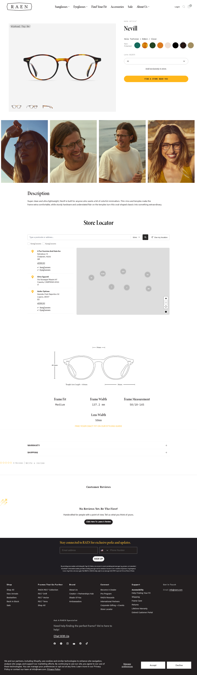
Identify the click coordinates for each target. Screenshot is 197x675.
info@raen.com (176, 589)
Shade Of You (75, 597)
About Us (142, 6)
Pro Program (106, 593)
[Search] (183, 6)
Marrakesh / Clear (160, 45)
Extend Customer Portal (142, 612)
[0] (188, 6)
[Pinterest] (82, 643)
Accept (153, 665)
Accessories (117, 6)
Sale (130, 6)
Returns (135, 604)
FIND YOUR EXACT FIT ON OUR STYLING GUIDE (98, 426)
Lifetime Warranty (139, 608)
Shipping (32, 452)
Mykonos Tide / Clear (137, 45)
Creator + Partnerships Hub (81, 593)
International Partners (110, 601)
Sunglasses (61, 6)
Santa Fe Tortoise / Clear (145, 45)
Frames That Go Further (50, 584)
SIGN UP (98, 559)
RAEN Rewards (107, 597)
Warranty (33, 445)
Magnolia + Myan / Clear (168, 45)
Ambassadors (75, 601)
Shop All (10, 589)
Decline (179, 665)
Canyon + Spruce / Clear (175, 45)
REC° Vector (43, 597)
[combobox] (104, 550)
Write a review (35, 463)
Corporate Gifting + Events (112, 605)
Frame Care (137, 600)
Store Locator (106, 609)
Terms (132, 571)
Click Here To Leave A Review (98, 522)
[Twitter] (63, 643)
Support (136, 584)
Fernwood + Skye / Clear (191, 45)
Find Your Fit (99, 6)
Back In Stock (13, 601)
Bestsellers (11, 597)
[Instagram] (69, 643)
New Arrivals (12, 593)
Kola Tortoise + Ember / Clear (183, 45)
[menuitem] (62, 7)
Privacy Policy (53, 669)
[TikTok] (89, 643)
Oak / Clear (153, 45)
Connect (105, 584)
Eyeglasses (79, 6)
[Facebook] (57, 643)
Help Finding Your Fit (141, 592)
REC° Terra (43, 601)
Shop (9, 584)
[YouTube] (76, 644)
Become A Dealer (108, 589)
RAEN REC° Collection (48, 589)
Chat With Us (61, 636)
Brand (72, 584)
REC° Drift (42, 593)
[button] (156, 79)
